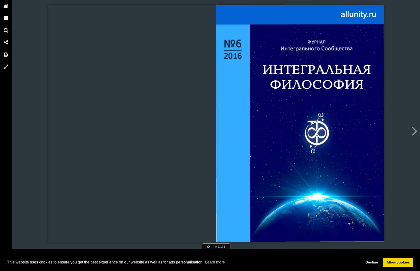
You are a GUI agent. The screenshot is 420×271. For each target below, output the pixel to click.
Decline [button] (372, 262)
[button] (6, 6)
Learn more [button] (215, 262)
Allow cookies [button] (398, 262)
